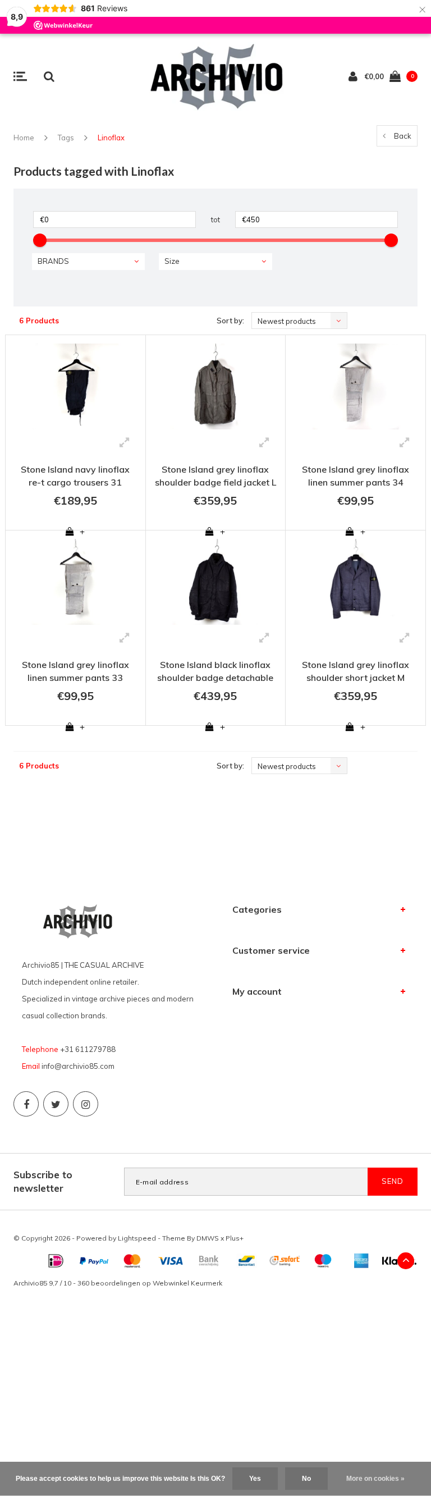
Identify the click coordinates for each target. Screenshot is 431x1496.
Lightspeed (137, 1238)
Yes (255, 1479)
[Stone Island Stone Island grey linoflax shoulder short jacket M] (355, 582)
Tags (66, 137)
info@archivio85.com (78, 1066)
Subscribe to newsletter (42, 1181)
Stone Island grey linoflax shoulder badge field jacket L (215, 476)
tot (215, 219)
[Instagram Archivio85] (85, 1104)
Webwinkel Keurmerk (187, 1283)
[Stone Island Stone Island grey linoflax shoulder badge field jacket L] (215, 386)
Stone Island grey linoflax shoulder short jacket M (355, 671)
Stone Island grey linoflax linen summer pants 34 (355, 476)
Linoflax (111, 137)
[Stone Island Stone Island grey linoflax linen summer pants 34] (355, 386)
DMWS (207, 1238)
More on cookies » (375, 1479)
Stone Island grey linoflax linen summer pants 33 (75, 671)
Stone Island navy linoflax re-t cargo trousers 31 (75, 476)
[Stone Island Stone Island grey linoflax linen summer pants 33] (75, 582)
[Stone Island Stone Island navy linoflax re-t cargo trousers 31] (75, 386)
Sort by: (230, 320)
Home (23, 137)
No (306, 1479)
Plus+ (235, 1238)
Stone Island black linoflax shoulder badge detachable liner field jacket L (215, 673)
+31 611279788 (88, 1049)
